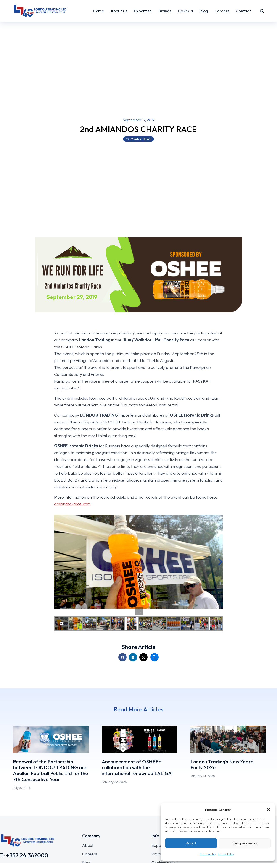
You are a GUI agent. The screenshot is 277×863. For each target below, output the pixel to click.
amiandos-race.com (72, 503)
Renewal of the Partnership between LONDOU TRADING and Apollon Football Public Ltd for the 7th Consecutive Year (50, 770)
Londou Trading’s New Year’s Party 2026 (221, 764)
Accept (191, 843)
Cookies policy (208, 854)
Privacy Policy (226, 854)
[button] (268, 809)
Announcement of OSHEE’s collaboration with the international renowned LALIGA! (137, 767)
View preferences (244, 843)
